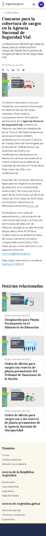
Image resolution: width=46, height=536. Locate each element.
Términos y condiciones (13, 515)
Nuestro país (8, 482)
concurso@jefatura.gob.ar (16, 253)
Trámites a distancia (11, 459)
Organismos (8, 491)
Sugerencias (8, 519)
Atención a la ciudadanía (14, 464)
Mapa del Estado (10, 495)
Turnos (5, 455)
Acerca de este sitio (11, 510)
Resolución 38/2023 (13, 264)
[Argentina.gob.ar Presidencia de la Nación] (13, 4)
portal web (33, 206)
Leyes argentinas (10, 486)
